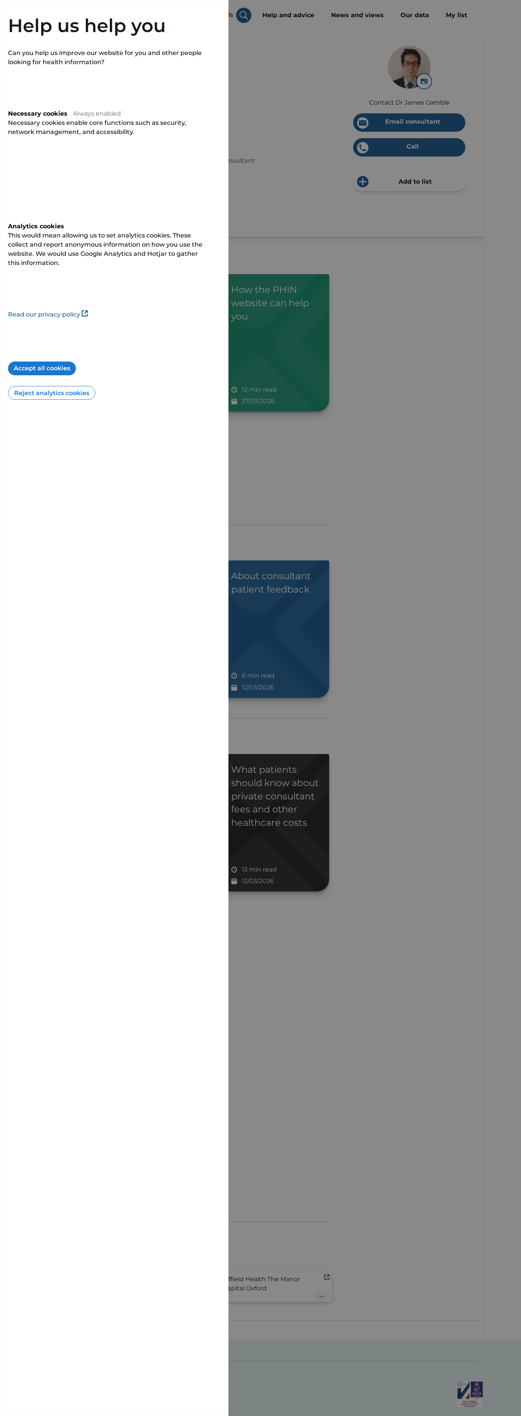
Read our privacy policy (44, 314)
